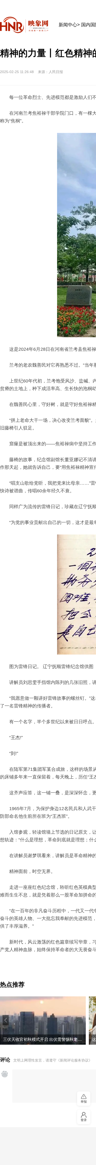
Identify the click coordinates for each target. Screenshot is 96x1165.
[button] (6, 1020)
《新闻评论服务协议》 (74, 1060)
